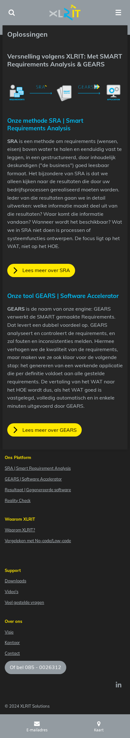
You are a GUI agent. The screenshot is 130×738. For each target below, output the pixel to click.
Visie (9, 632)
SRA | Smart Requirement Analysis (38, 468)
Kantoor (12, 642)
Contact (12, 653)
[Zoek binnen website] (12, 13)
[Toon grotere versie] (65, 93)
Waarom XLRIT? (20, 529)
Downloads (15, 580)
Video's (11, 591)
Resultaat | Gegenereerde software (38, 489)
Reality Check (18, 500)
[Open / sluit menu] (118, 13)
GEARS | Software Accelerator (33, 478)
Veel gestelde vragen (24, 602)
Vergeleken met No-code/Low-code (38, 540)
